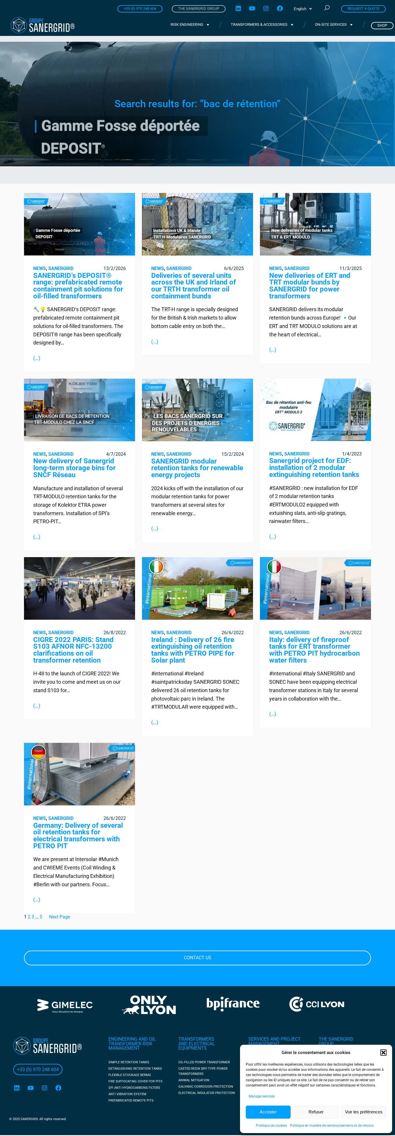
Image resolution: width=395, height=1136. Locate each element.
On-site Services (331, 24)
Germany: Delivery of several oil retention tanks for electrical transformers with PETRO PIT (78, 835)
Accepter (268, 1111)
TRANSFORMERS (196, 1039)
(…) (36, 358)
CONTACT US (197, 957)
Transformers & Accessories (259, 24)
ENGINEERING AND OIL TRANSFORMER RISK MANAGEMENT (132, 1043)
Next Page (59, 916)
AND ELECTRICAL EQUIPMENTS (196, 1046)
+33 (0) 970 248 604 (140, 8)
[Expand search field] (327, 8)
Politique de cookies (271, 1126)
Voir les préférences (364, 1111)
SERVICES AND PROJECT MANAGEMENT (274, 1041)
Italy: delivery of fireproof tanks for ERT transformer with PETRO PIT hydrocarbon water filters (314, 650)
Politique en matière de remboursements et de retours (332, 1126)
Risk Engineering (187, 24)
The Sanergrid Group (198, 8)
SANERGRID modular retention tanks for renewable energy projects (197, 468)
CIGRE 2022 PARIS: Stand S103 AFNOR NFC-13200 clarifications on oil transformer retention (73, 650)
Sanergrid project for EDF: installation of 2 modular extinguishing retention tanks (314, 467)
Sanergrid (60, 268)
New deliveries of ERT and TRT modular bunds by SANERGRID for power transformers (309, 286)
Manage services (262, 1096)
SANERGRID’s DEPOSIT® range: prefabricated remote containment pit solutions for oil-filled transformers (78, 286)
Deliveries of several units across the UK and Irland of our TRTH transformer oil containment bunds (193, 286)
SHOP (382, 25)
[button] (383, 1052)
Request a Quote (363, 8)
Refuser (316, 1111)
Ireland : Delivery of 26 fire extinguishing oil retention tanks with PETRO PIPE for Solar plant (192, 650)
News (39, 268)
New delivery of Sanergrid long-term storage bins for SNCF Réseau (74, 468)
